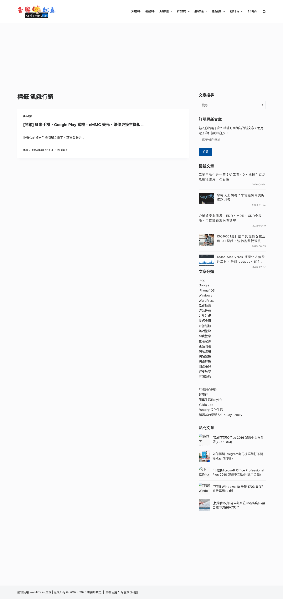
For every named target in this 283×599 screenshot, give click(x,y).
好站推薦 (205, 310)
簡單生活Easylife (210, 400)
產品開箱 (216, 11)
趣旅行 (203, 394)
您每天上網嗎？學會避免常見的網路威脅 (241, 197)
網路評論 (205, 361)
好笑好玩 (205, 316)
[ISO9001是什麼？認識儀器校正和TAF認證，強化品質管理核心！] (206, 239)
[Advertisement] (141, 52)
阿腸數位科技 (130, 592)
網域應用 (205, 351)
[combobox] (228, 105)
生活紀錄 (205, 341)
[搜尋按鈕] (261, 105)
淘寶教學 (136, 11)
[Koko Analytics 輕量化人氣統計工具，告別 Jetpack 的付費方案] (206, 260)
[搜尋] (264, 11)
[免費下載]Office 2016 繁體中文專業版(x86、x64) (238, 440)
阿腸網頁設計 (208, 389)
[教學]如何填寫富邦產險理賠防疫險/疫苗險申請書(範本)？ (239, 505)
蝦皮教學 (150, 11)
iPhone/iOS (207, 290)
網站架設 (199, 11)
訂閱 (205, 151)
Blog (202, 280)
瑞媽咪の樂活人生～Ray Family (220, 415)
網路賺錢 (205, 366)
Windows (205, 295)
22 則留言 (62, 150)
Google (204, 285)
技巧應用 (181, 11)
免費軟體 (164, 11)
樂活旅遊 (205, 331)
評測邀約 (205, 376)
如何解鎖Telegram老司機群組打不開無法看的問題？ (238, 456)
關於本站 (234, 11)
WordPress (206, 300)
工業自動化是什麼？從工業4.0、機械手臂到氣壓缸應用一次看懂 (232, 177)
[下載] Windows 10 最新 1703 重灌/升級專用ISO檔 (238, 489)
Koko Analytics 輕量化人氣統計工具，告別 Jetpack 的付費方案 (241, 259)
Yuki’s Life (206, 405)
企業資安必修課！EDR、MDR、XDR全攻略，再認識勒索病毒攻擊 (230, 218)
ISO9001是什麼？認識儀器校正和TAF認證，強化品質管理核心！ (241, 238)
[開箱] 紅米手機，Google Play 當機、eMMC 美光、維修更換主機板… (83, 124)
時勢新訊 (205, 326)
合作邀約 (252, 11)
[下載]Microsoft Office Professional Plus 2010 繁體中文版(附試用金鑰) (238, 472)
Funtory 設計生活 (211, 410)
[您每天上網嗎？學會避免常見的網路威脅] (206, 198)
